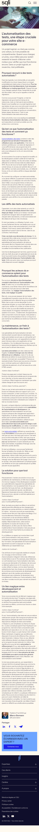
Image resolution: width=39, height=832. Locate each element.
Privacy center (7, 801)
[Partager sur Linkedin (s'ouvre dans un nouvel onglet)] (4, 726)
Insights (5, 776)
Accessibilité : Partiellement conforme (15, 808)
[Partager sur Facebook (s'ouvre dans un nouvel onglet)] (9, 726)
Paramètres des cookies (10, 811)
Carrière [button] (5, 782)
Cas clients (6, 770)
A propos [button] (5, 788)
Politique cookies (8, 804)
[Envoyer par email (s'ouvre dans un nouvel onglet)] (21, 726)
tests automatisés (11, 431)
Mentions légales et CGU (10, 797)
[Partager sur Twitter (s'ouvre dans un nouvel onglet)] (15, 726)
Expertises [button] (6, 764)
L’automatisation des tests (11, 139)
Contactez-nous (13, 746)
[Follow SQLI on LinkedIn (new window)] (4, 816)
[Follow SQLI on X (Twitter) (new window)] (8, 816)
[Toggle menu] (35, 3)
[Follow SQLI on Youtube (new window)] (13, 816)
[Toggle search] (29, 3)
